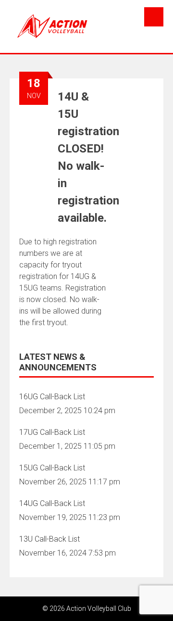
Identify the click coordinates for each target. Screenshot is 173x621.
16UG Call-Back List (52, 396)
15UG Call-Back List (52, 467)
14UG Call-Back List (52, 503)
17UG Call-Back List (52, 432)
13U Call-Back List (49, 539)
